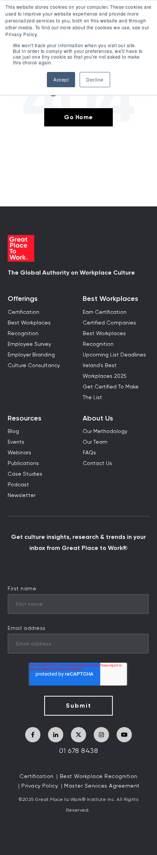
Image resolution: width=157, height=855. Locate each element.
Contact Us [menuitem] (97, 463)
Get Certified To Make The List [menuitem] (111, 392)
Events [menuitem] (16, 442)
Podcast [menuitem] (18, 484)
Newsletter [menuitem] (21, 495)
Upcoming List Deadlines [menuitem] (114, 355)
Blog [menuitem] (13, 431)
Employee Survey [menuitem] (29, 344)
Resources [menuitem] (25, 418)
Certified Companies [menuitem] (109, 323)
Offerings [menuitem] (23, 299)
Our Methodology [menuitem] (105, 431)
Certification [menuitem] (23, 312)
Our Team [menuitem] (95, 442)
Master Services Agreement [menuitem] (102, 786)
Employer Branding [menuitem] (31, 355)
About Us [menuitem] (98, 418)
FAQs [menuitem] (89, 452)
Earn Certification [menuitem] (105, 312)
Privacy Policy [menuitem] (39, 786)
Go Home (78, 117)
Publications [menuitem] (23, 463)
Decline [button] (95, 79)
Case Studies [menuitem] (25, 474)
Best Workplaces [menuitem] (110, 299)
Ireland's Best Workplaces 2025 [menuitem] (105, 371)
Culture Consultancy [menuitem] (34, 365)
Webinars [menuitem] (19, 452)
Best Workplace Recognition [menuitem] (99, 776)
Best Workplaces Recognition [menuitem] (29, 328)
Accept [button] (61, 79)
